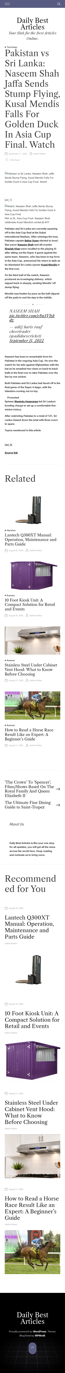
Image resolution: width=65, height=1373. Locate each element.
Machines (11, 530)
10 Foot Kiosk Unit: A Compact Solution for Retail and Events (30, 605)
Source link (11, 452)
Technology (12, 47)
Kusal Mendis (49, 264)
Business (11, 595)
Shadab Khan (12, 248)
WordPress (39, 1331)
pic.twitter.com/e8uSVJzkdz (32, 318)
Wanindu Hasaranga (26, 401)
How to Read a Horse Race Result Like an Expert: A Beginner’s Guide (29, 734)
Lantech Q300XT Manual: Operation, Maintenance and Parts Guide (30, 539)
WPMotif (40, 1335)
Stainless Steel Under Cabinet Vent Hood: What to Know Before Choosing (31, 669)
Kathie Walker (39, 154)
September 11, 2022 (26, 340)
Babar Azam (32, 240)
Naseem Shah (26, 244)
